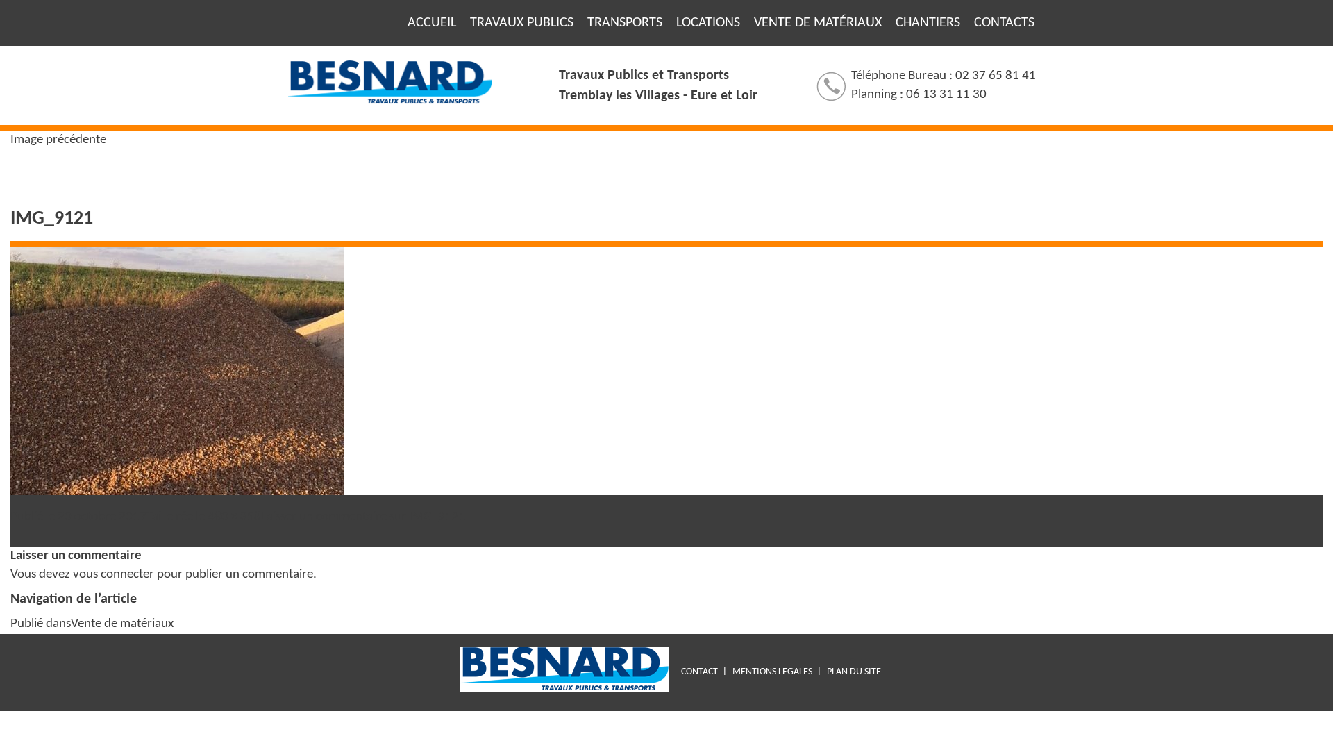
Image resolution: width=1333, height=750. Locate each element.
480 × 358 (234, 517)
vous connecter (113, 574)
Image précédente (58, 140)
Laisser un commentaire (363, 517)
